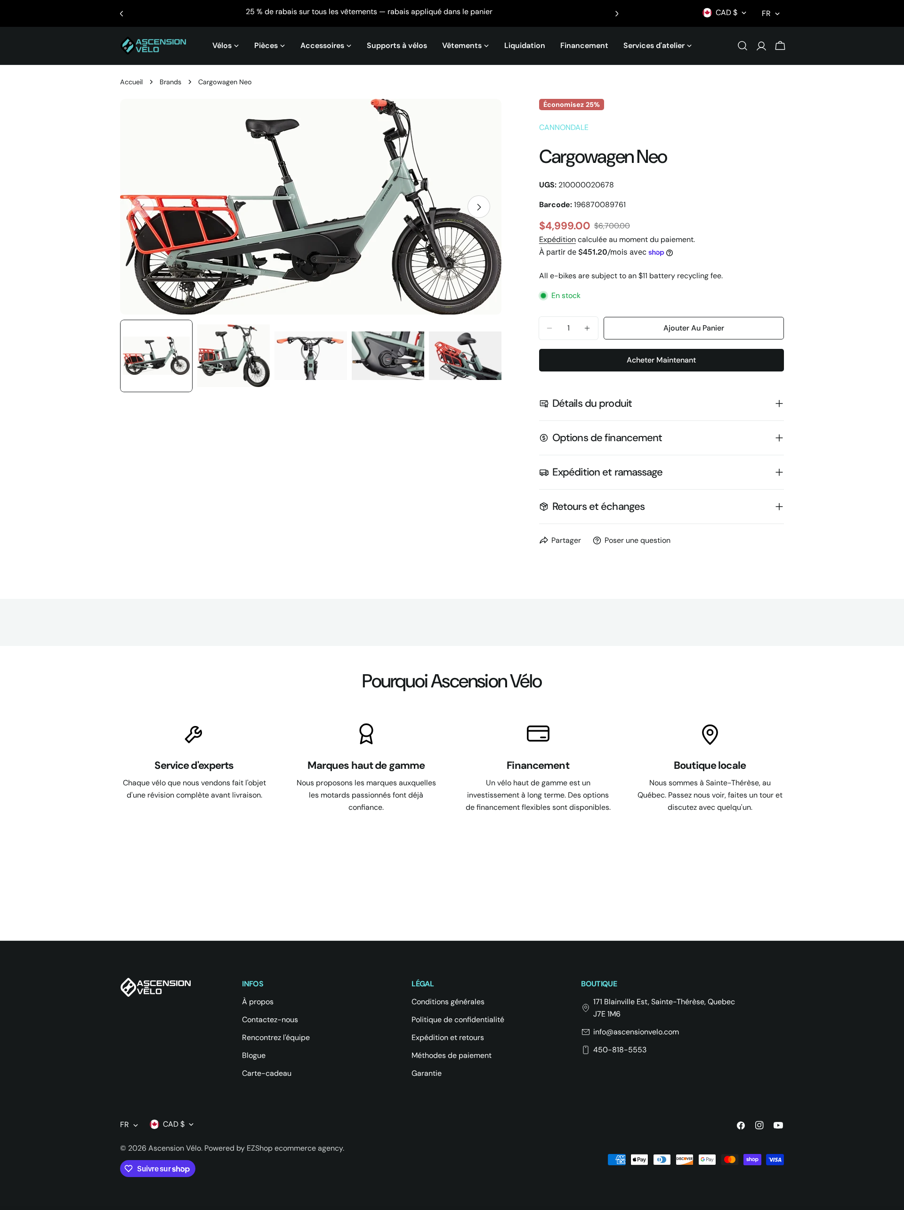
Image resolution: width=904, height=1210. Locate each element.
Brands (170, 82)
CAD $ (726, 12)
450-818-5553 (619, 1050)
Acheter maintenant (661, 360)
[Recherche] (742, 45)
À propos (258, 1002)
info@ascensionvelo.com (636, 1032)
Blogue (254, 1055)
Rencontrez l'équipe (276, 1037)
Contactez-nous (270, 1019)
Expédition (557, 239)
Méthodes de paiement (452, 1055)
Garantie (427, 1073)
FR (766, 13)
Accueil (131, 82)
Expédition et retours (448, 1037)
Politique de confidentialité (458, 1019)
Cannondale (564, 127)
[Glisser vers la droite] (479, 207)
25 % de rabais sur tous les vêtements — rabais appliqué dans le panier (369, 11)
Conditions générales (448, 1002)
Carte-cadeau (266, 1073)
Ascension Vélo (174, 1148)
